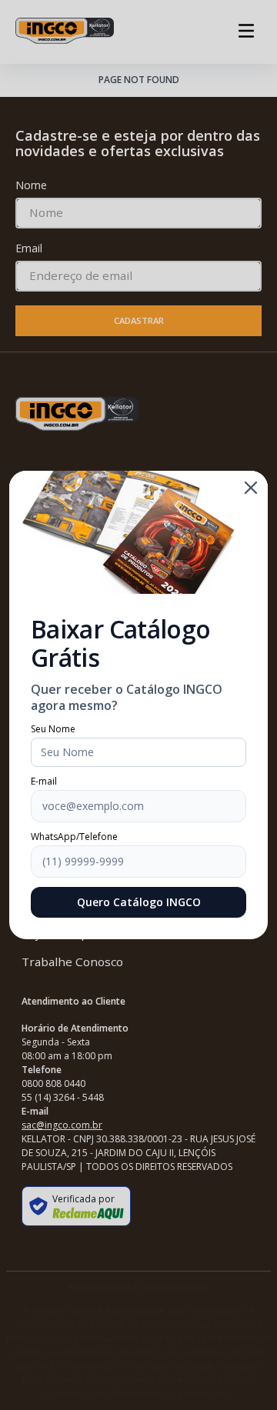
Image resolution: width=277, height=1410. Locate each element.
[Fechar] (251, 487)
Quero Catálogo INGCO (139, 902)
